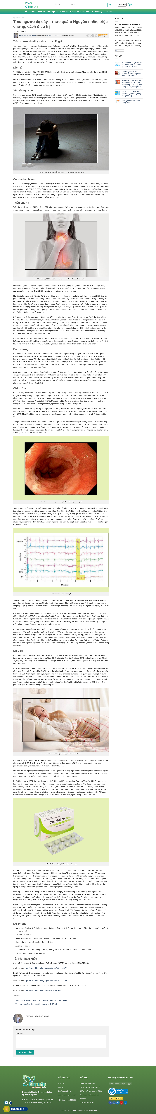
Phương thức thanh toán (120, 1078)
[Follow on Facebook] (110, 1103)
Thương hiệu (97, 12)
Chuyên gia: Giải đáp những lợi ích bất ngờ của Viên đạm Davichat (131, 74)
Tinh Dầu (63, 12)
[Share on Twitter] (87, 35)
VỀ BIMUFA (64, 1078)
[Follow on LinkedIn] (125, 1103)
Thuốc (32, 12)
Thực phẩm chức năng (79, 12)
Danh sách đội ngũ (64, 1091)
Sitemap (83, 1099)
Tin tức (109, 12)
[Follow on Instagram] (114, 1103)
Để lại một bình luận (26, 1029)
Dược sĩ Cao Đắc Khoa (27, 35)
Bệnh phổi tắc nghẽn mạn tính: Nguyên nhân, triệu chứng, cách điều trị (41, 1000)
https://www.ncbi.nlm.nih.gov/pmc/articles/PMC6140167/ (46, 968)
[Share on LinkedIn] (96, 35)
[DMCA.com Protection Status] (115, 1098)
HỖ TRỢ (84, 1078)
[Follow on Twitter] (118, 1103)
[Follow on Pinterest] (121, 1103)
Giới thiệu (61, 1083)
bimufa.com (92, 1110)
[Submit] (110, 5)
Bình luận (20, 1033)
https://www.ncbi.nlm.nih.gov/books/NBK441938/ (43, 990)
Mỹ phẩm (41, 12)
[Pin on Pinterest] (93, 35)
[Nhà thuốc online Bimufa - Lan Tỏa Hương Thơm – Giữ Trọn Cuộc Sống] (31, 4)
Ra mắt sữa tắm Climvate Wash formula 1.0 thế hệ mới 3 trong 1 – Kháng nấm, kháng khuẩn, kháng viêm (132, 84)
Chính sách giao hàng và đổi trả (91, 1091)
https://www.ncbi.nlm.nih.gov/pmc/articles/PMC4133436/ (46, 981)
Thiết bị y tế (52, 12)
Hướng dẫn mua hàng (87, 1083)
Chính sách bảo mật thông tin (90, 1087)
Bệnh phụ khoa (18, 18)
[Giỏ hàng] (130, 5)
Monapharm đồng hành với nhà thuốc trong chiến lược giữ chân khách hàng (132, 65)
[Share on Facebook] (90, 35)
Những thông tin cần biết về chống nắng (132, 102)
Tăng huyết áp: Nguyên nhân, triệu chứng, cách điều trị (36, 1004)
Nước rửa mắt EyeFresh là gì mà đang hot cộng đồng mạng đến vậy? (132, 94)
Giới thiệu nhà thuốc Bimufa (89, 1095)
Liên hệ (60, 1087)
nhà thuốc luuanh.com (87, 1102)
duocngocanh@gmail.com (67, 1095)
